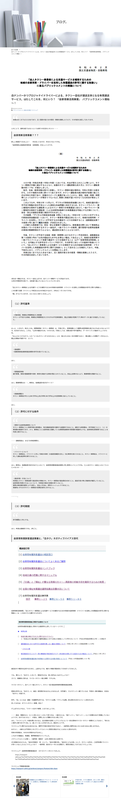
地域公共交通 (27, 110)
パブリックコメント (18, 110)
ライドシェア (34, 110)
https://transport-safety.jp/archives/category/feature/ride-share (34, 768)
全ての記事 (14, 50)
